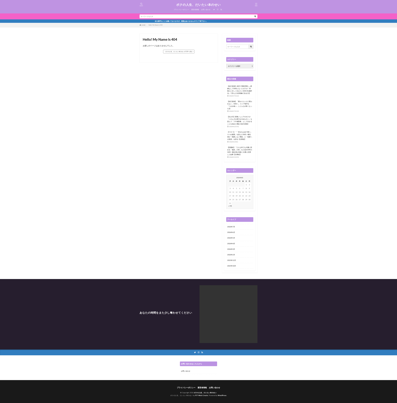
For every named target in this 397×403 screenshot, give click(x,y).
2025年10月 (231, 266)
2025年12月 (231, 260)
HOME (143, 25)
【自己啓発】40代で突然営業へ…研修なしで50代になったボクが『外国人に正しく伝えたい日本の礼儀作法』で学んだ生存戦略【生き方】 (239, 89)
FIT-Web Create (201, 395)
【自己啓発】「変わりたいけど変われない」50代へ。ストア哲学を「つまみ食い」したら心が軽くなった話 (239, 104)
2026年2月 (231, 255)
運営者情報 (195, 9)
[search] (255, 16)
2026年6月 (231, 232)
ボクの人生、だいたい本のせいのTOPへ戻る (178, 51)
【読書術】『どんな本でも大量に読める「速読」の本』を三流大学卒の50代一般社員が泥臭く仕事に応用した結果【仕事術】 (239, 150)
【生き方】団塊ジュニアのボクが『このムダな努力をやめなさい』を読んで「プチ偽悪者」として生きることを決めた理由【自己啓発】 (239, 120)
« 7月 (230, 206)
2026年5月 (231, 238)
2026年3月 (231, 249)
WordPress (222, 395)
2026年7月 (231, 227)
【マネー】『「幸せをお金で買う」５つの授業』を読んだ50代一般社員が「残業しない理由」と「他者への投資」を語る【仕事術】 (239, 135)
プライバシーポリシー (181, 9)
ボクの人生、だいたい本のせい (198, 4)
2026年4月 (231, 243)
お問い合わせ (205, 9)
